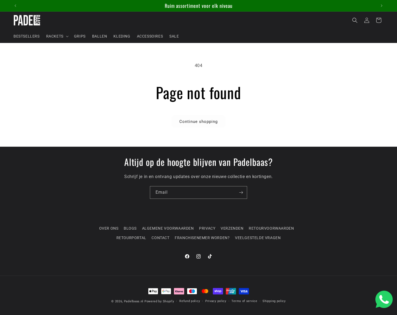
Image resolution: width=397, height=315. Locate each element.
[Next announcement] (382, 6)
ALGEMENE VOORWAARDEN (168, 228)
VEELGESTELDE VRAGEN (258, 238)
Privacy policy (215, 301)
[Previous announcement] (15, 6)
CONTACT (160, 238)
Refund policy (189, 301)
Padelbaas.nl (133, 301)
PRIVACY (207, 228)
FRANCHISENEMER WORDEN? (202, 238)
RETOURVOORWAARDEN (271, 228)
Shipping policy (274, 301)
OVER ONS (109, 228)
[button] (57, 36)
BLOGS (130, 228)
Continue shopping (198, 121)
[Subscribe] (241, 192)
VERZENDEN (232, 228)
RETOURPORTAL (131, 238)
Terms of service (244, 301)
